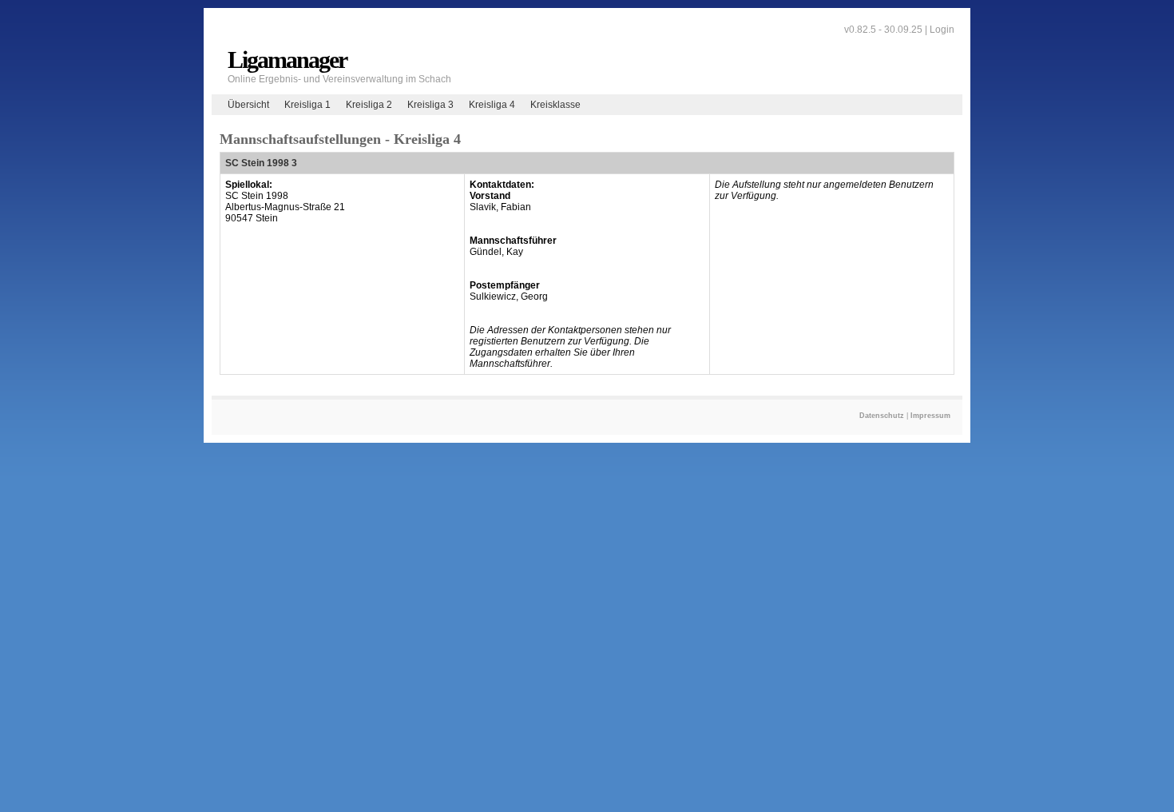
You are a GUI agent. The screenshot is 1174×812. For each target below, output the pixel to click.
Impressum (930, 416)
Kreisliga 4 (492, 104)
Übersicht (248, 104)
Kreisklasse (555, 104)
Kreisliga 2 (369, 104)
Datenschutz (881, 416)
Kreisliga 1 (307, 104)
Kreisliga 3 (430, 104)
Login (942, 29)
